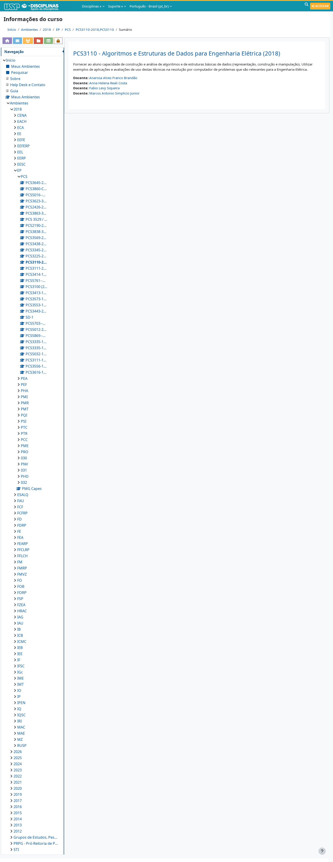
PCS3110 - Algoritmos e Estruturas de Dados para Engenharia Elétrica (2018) (176, 53)
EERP (21, 158)
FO (19, 580)
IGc (20, 672)
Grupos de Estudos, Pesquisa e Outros (37, 837)
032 (24, 482)
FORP (22, 592)
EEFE (21, 139)
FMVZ (22, 574)
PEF (24, 384)
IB (19, 629)
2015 (18, 812)
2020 (18, 788)
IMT (20, 684)
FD (19, 519)
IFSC (20, 665)
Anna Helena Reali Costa (108, 83)
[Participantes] (28, 40)
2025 (18, 757)
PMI (24, 396)
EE (19, 133)
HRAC (22, 610)
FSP (20, 598)
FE (19, 531)
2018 (47, 29)
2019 (18, 794)
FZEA (21, 604)
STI (16, 849)
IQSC (21, 714)
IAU (20, 623)
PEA (24, 378)
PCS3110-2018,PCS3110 (95, 29)
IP (19, 696)
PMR (25, 402)
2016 (18, 806)
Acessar (321, 6)
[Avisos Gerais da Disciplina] (17, 40)
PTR (24, 433)
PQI (24, 415)
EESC (21, 164)
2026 (18, 751)
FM (19, 561)
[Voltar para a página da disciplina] (7, 40)
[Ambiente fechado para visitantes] (58, 40)
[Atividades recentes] (38, 40)
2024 (18, 763)
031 (24, 470)
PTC (24, 427)
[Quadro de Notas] (48, 40)
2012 (18, 831)
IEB (20, 647)
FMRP (22, 568)
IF (18, 659)
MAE (21, 733)
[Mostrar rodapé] (322, 851)
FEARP (22, 543)
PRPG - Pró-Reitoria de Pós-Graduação (37, 843)
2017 (18, 800)
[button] (306, 6)
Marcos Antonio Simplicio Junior (114, 93)
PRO (24, 451)
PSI (23, 421)
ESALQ (22, 494)
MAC (21, 727)
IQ (19, 708)
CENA (22, 115)
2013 (18, 825)
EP (58, 29)
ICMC (21, 641)
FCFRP (22, 513)
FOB (20, 586)
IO (19, 690)
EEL (20, 152)
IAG (20, 617)
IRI (19, 721)
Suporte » (115, 6)
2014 (18, 818)
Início (11, 29)
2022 (18, 776)
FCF (20, 506)
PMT (25, 409)
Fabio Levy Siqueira (104, 88)
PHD (25, 476)
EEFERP (23, 145)
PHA (24, 390)
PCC (24, 439)
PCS (68, 29)
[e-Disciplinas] (38, 6)
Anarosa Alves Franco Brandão (113, 77)
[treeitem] (32, 455)
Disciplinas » (91, 6)
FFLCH (22, 555)
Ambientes (29, 29)
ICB (20, 635)
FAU (20, 500)
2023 (18, 770)
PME (25, 445)
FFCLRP (23, 549)
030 (24, 457)
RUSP (22, 745)
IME (20, 678)
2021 (18, 782)
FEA (20, 537)
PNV (24, 464)
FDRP (21, 525)
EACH (22, 121)
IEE (19, 653)
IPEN (21, 702)
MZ (20, 739)
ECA (20, 127)
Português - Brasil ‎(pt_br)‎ (149, 6)
